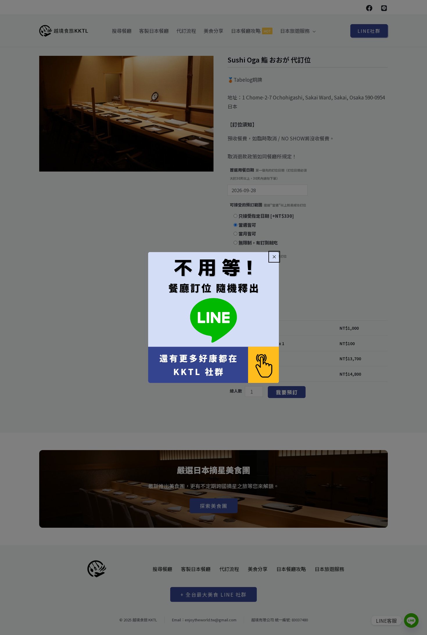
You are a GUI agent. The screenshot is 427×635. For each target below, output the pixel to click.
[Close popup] (274, 256)
